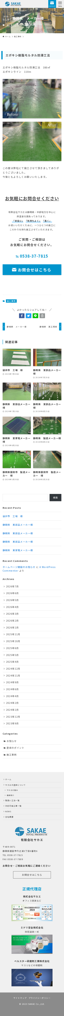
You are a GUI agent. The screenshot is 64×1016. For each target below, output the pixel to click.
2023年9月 (12, 723)
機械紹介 (10, 795)
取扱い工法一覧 (12, 800)
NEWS (8, 811)
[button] (22, 315)
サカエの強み (12, 790)
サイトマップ (20, 997)
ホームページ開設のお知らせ (19, 567)
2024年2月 (12, 702)
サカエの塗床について (15, 785)
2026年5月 (12, 600)
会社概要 (9, 816)
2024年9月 (12, 682)
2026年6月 (12, 593)
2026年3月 (12, 613)
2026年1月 (12, 627)
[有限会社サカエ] (13, 4)
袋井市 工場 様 (13, 516)
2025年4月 (12, 661)
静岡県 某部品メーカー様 (18, 524)
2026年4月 (12, 607)
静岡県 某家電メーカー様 (18, 550)
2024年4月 (12, 696)
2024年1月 (12, 709)
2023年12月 (13, 716)
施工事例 (11, 25)
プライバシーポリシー (40, 997)
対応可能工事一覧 (13, 805)
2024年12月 (13, 668)
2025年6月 (12, 648)
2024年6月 (12, 689)
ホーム (8, 779)
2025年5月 (12, 655)
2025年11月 (13, 634)
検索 (55, 497)
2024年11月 (13, 675)
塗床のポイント (15, 747)
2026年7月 (12, 586)
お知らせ (12, 741)
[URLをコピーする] (42, 315)
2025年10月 (13, 641)
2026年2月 (12, 620)
